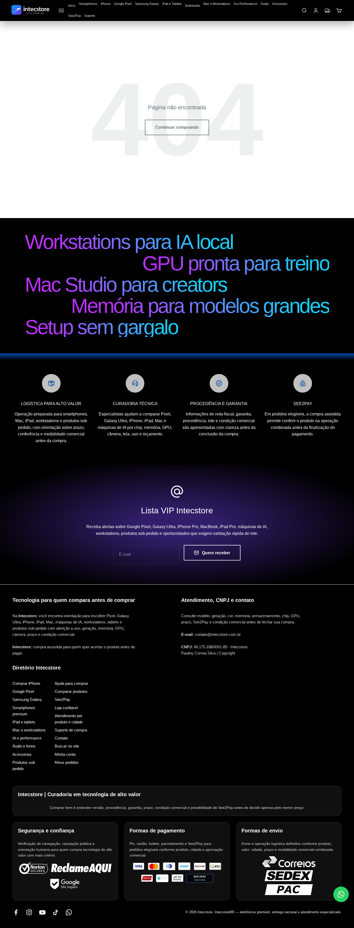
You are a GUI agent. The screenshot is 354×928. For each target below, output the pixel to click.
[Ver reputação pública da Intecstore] (81, 868)
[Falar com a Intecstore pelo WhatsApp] (341, 894)
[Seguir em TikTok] (55, 912)
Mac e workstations (29, 730)
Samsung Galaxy (147, 4)
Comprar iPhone (26, 683)
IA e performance (26, 738)
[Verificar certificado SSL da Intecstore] (33, 868)
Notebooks (192, 6)
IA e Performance (245, 4)
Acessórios (279, 4)
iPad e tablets (23, 722)
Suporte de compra (71, 730)
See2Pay (74, 16)
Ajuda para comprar (71, 683)
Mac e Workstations (216, 4)
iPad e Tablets (172, 4)
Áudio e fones (24, 746)
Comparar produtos (71, 691)
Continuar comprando (177, 127)
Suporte (89, 16)
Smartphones (88, 4)
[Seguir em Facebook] (15, 912)
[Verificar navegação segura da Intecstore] (65, 883)
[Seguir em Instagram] (29, 912)
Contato (61, 738)
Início (71, 6)
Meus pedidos (67, 762)
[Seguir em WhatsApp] (68, 912)
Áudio (265, 4)
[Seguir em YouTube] (42, 912)
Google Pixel (123, 4)
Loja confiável (66, 707)
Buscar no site (67, 746)
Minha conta (65, 754)
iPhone (106, 4)
